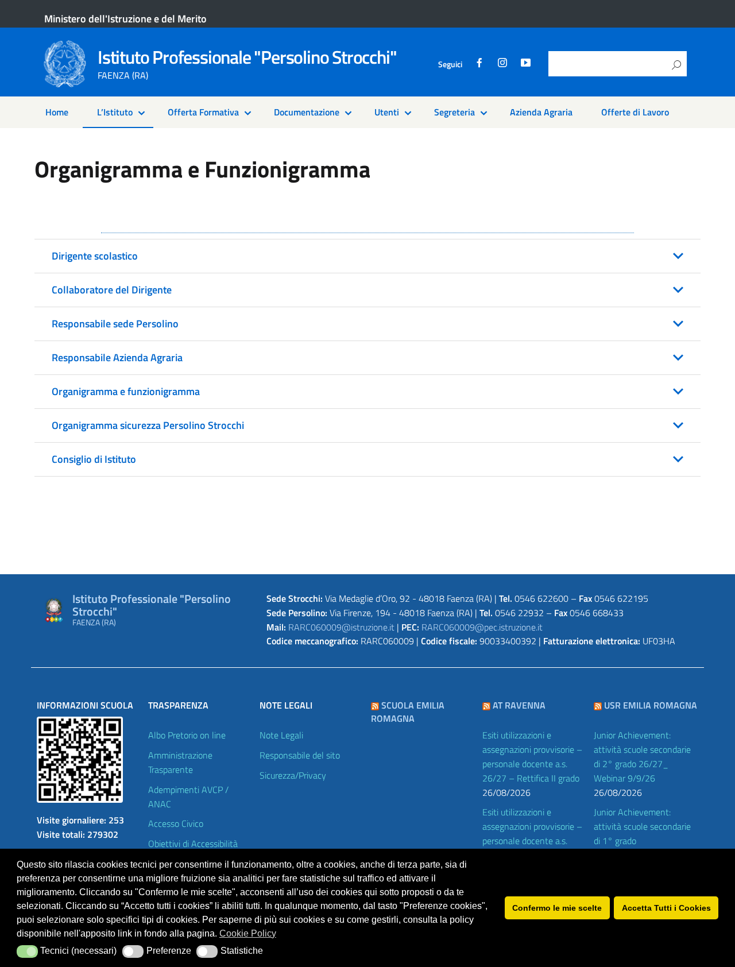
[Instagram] (502, 64)
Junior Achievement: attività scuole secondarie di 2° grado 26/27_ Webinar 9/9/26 (642, 756)
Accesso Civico (175, 823)
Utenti (386, 112)
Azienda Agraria (541, 112)
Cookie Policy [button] (247, 933)
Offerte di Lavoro (635, 112)
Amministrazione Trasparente (180, 762)
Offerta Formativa (203, 112)
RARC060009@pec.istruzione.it (482, 627)
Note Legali (281, 735)
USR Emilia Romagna (650, 705)
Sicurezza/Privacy (293, 775)
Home (56, 112)
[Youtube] (525, 64)
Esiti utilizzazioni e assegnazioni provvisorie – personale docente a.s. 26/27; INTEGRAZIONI (532, 833)
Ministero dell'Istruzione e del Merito (125, 18)
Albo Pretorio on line (187, 735)
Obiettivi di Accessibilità (193, 843)
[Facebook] (479, 64)
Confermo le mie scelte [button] (557, 907)
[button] (367, 256)
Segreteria (454, 112)
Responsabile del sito (300, 755)
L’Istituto (115, 112)
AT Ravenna (519, 705)
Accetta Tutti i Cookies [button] (666, 907)
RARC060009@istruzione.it (341, 627)
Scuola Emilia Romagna (407, 711)
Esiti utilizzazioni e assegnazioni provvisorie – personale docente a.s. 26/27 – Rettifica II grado (532, 756)
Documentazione (306, 112)
